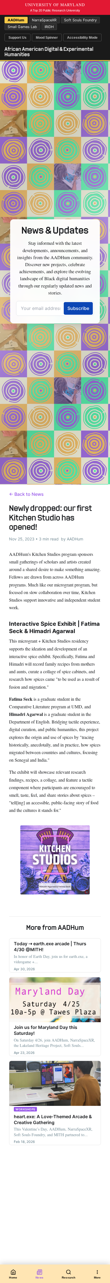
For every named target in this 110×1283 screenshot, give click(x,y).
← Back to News (26, 494)
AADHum (16, 20)
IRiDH (49, 27)
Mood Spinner (47, 38)
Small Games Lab (22, 27)
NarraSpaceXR (44, 20)
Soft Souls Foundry (80, 20)
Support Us (17, 38)
